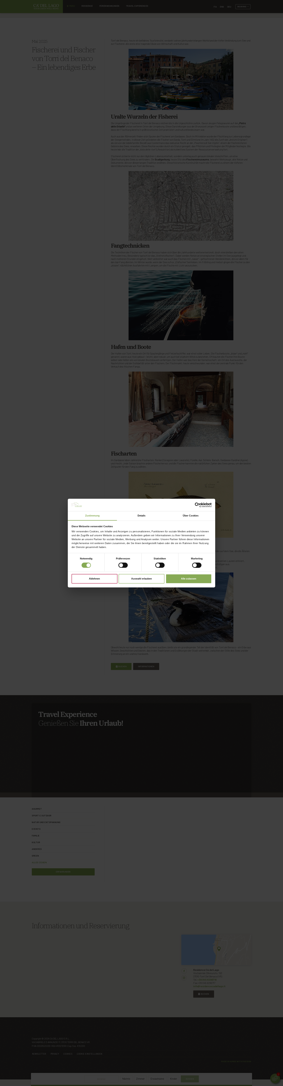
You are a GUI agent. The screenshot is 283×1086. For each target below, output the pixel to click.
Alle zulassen (188, 578)
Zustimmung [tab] (92, 515)
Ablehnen (94, 578)
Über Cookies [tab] (190, 515)
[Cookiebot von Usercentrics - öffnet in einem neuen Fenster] (197, 504)
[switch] (123, 565)
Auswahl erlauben (141, 578)
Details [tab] (142, 515)
